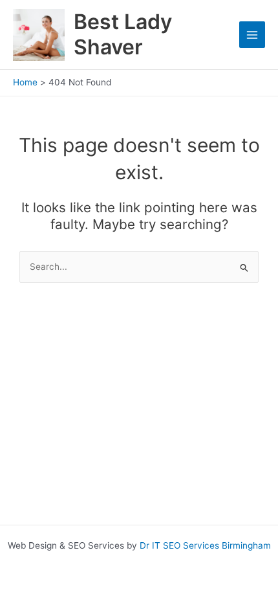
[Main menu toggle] (252, 34)
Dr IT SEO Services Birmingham (205, 545)
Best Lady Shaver (123, 34)
